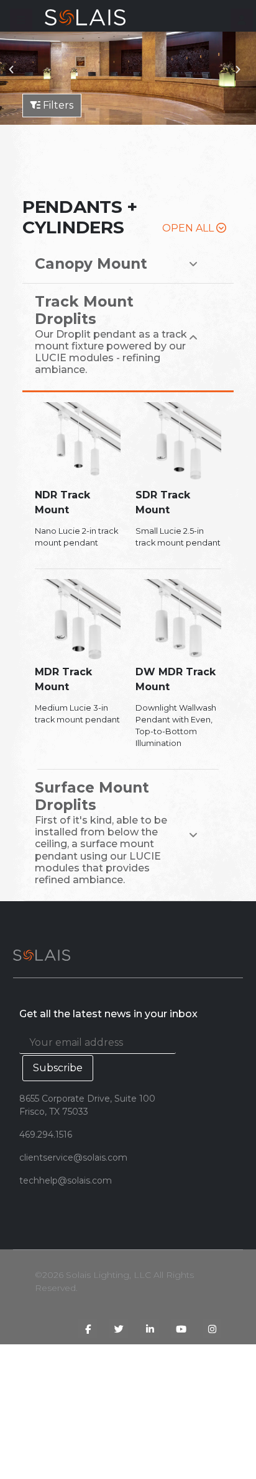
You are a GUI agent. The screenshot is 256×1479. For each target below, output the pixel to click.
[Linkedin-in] (149, 1328)
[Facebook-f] (87, 1328)
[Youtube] (180, 1328)
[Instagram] (212, 1328)
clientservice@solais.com (73, 1157)
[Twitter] (118, 1328)
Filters (56, 105)
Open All (189, 228)
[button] (21, 20)
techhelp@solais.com (65, 1180)
